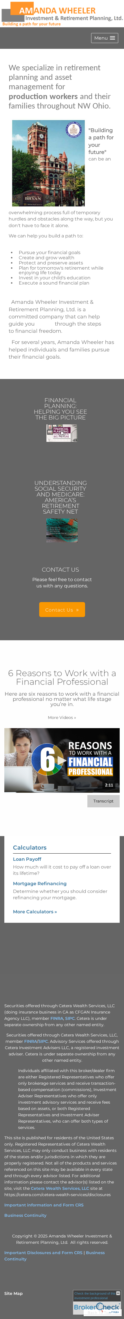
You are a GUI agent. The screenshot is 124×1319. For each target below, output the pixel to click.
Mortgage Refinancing (40, 883)
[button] (104, 38)
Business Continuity (25, 1215)
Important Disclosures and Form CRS (43, 1252)
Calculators (29, 847)
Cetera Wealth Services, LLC (60, 1188)
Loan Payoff (27, 859)
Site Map (13, 1293)
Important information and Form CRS (44, 1205)
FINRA (56, 1018)
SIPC (70, 1018)
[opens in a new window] (62, 433)
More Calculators (35, 911)
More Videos (62, 717)
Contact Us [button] (59, 610)
